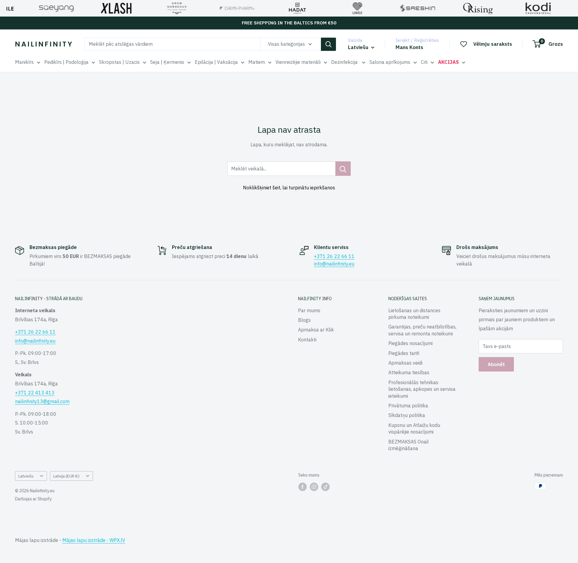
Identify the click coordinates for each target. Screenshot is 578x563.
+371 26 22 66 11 (334, 256)
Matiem (256, 62)
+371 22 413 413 (34, 393)
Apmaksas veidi (405, 363)
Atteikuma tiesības (408, 372)
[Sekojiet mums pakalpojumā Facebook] (302, 487)
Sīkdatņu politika (406, 415)
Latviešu (25, 476)
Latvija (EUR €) (66, 476)
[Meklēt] (328, 44)
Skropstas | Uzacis (119, 62)
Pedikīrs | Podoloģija (66, 62)
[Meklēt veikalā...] (343, 168)
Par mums (309, 310)
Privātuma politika (408, 406)
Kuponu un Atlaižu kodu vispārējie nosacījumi (414, 428)
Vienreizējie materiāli (298, 62)
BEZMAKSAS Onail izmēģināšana (408, 445)
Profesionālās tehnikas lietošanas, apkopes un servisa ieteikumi (421, 389)
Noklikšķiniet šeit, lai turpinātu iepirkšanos (289, 188)
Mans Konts (409, 47)
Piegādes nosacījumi (410, 343)
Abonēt (496, 364)
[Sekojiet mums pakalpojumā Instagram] (314, 487)
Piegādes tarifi (403, 353)
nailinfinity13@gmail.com (42, 401)
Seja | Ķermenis (167, 62)
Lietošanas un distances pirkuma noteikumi (414, 313)
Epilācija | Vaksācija (216, 62)
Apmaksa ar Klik (316, 330)
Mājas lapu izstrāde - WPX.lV (93, 540)
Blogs (304, 320)
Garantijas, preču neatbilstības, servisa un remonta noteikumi (422, 330)
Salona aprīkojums (389, 62)
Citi (424, 62)
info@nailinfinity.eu (334, 264)
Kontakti (307, 340)
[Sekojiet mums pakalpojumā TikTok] (325, 487)
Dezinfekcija (345, 62)
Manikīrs (24, 62)
